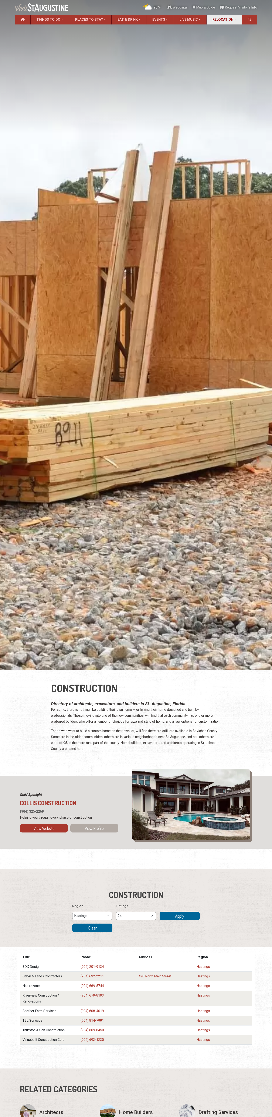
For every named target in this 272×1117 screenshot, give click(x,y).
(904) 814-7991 (92, 1020)
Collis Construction (48, 803)
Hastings (203, 967)
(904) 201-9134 (92, 967)
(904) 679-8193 (92, 995)
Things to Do (48, 19)
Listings (122, 906)
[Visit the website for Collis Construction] (191, 804)
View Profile (94, 828)
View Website (44, 828)
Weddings (180, 7)
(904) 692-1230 (92, 1040)
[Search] (249, 19)
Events (158, 19)
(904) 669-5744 (92, 986)
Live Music (189, 19)
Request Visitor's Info (240, 7)
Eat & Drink (128, 19)
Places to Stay (89, 19)
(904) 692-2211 (92, 976)
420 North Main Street (155, 976)
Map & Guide (205, 7)
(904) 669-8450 (92, 1030)
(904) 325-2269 (32, 811)
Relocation (222, 19)
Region (77, 906)
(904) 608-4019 (92, 1011)
